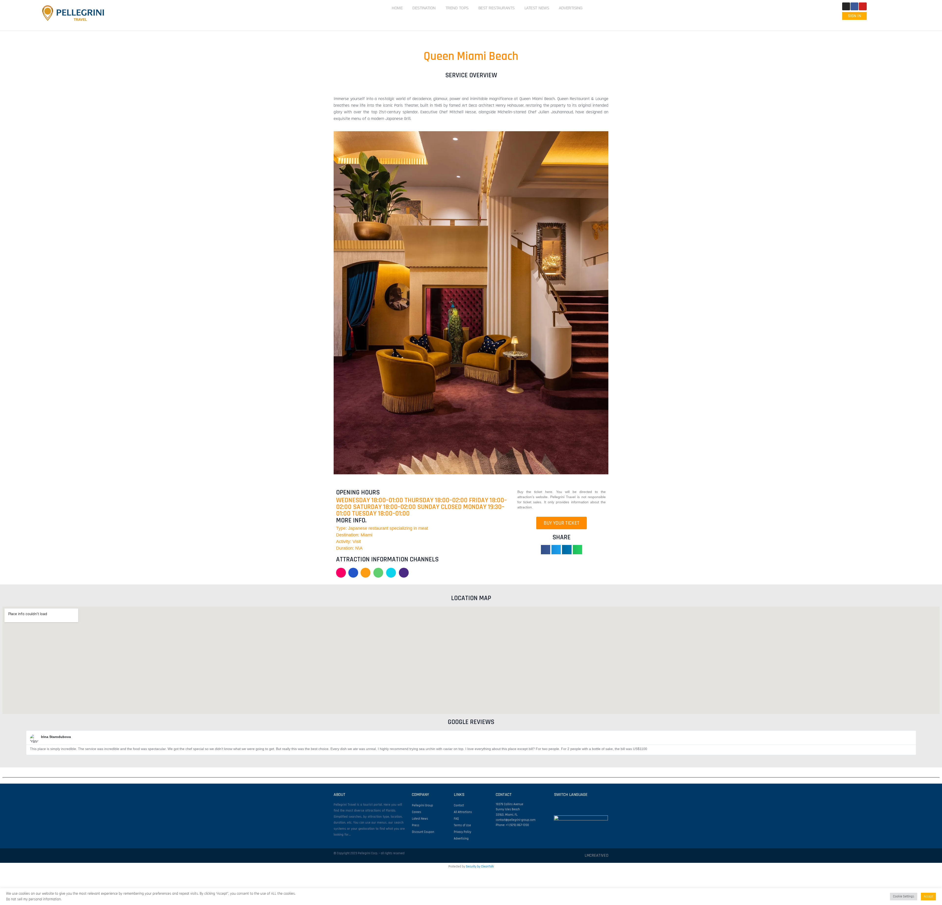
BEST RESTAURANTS (496, 8)
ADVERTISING (571, 8)
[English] (848, 23)
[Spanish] (861, 23)
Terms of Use (462, 825)
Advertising (461, 838)
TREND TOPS (457, 8)
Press (415, 825)
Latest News (420, 819)
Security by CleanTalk (480, 866)
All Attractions (463, 812)
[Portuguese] (854, 23)
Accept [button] (928, 896)
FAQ (456, 819)
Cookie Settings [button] (903, 896)
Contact (459, 805)
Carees (416, 812)
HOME (397, 8)
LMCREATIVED (596, 855)
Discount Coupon (423, 832)
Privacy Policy (462, 832)
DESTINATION (424, 8)
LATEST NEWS (536, 8)
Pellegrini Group (422, 805)
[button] (338, 303)
